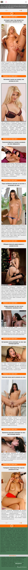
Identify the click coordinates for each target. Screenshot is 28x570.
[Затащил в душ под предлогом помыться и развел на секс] (13, 42)
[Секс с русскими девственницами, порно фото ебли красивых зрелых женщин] (2, 2)
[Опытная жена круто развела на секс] (13, 398)
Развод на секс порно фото (10, 76)
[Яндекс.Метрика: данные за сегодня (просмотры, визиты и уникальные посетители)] (22, 567)
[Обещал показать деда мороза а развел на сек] (13, 266)
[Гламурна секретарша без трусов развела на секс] (13, 491)
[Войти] (6, 2)
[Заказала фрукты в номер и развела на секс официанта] (13, 154)
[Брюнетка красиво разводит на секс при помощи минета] (13, 445)
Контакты (12, 555)
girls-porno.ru (18, 563)
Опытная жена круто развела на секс (13, 377)
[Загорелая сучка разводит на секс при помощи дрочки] (13, 354)
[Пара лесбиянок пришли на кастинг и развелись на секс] (13, 206)
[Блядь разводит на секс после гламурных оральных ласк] (13, 318)
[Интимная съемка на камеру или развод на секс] (13, 102)
